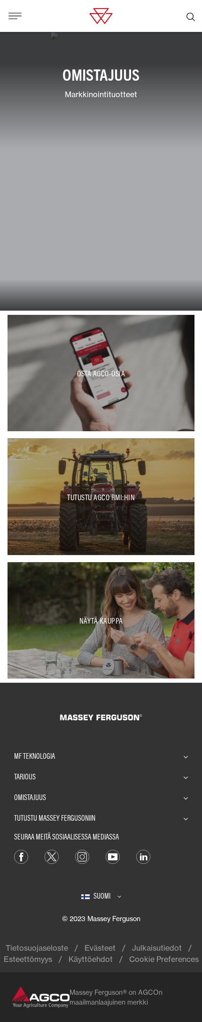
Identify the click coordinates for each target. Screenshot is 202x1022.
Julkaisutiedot (157, 948)
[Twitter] (52, 856)
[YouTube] (113, 856)
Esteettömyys (28, 959)
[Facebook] (21, 856)
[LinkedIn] (143, 856)
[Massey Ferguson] (100, 15)
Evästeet (100, 948)
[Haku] (190, 16)
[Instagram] (82, 856)
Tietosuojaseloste (37, 948)
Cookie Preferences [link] (164, 959)
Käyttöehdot (91, 959)
